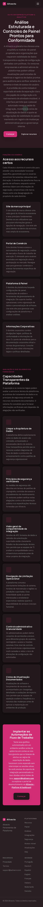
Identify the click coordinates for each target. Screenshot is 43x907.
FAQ (26, 852)
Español (28, 870)
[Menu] (37, 3)
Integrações (29, 835)
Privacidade (7, 862)
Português (29, 862)
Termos (6, 866)
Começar (10, 134)
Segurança (29, 839)
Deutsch (28, 866)
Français (28, 878)
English (27, 874)
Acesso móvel (30, 843)
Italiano (28, 883)
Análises (28, 831)
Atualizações (30, 847)
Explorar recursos (29, 134)
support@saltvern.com (24, 778)
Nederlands (29, 887)
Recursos (28, 822)
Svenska (28, 891)
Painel (27, 827)
